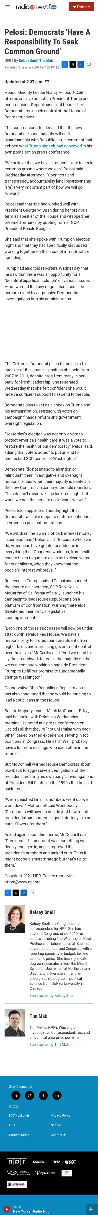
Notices (56, 1125)
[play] (7, 1209)
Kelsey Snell (28, 60)
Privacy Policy (60, 1115)
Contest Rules (19, 1135)
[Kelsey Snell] (15, 919)
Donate (83, 7)
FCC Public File (19, 1115)
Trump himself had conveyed (55, 146)
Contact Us (59, 1135)
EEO (12, 1125)
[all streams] (92, 1209)
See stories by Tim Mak (49, 1044)
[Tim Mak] (15, 1023)
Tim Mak (46, 60)
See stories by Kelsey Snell (52, 995)
